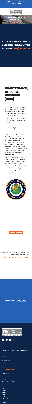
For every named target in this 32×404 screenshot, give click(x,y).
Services (4, 390)
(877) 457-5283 (6, 362)
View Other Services (16, 232)
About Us (4, 388)
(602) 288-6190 (22, 49)
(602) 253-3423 (6, 373)
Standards (5, 394)
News (3, 396)
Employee (4, 402)
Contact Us (5, 398)
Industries (5, 392)
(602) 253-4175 (14, 1)
